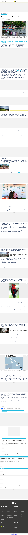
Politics (1, 487)
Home (1, 13)
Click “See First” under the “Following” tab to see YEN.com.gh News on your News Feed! (14, 112)
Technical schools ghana (15, 410)
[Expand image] (26, 21)
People (3, 441)
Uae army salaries (5, 410)
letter (19, 172)
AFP (7, 19)
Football (3, 454)
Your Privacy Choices (14, 534)
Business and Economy (6, 13)
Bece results (10, 410)
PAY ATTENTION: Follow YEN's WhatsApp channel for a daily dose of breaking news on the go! (14, 42)
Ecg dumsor (21, 410)
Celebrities (2, 459)
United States (20, 70)
